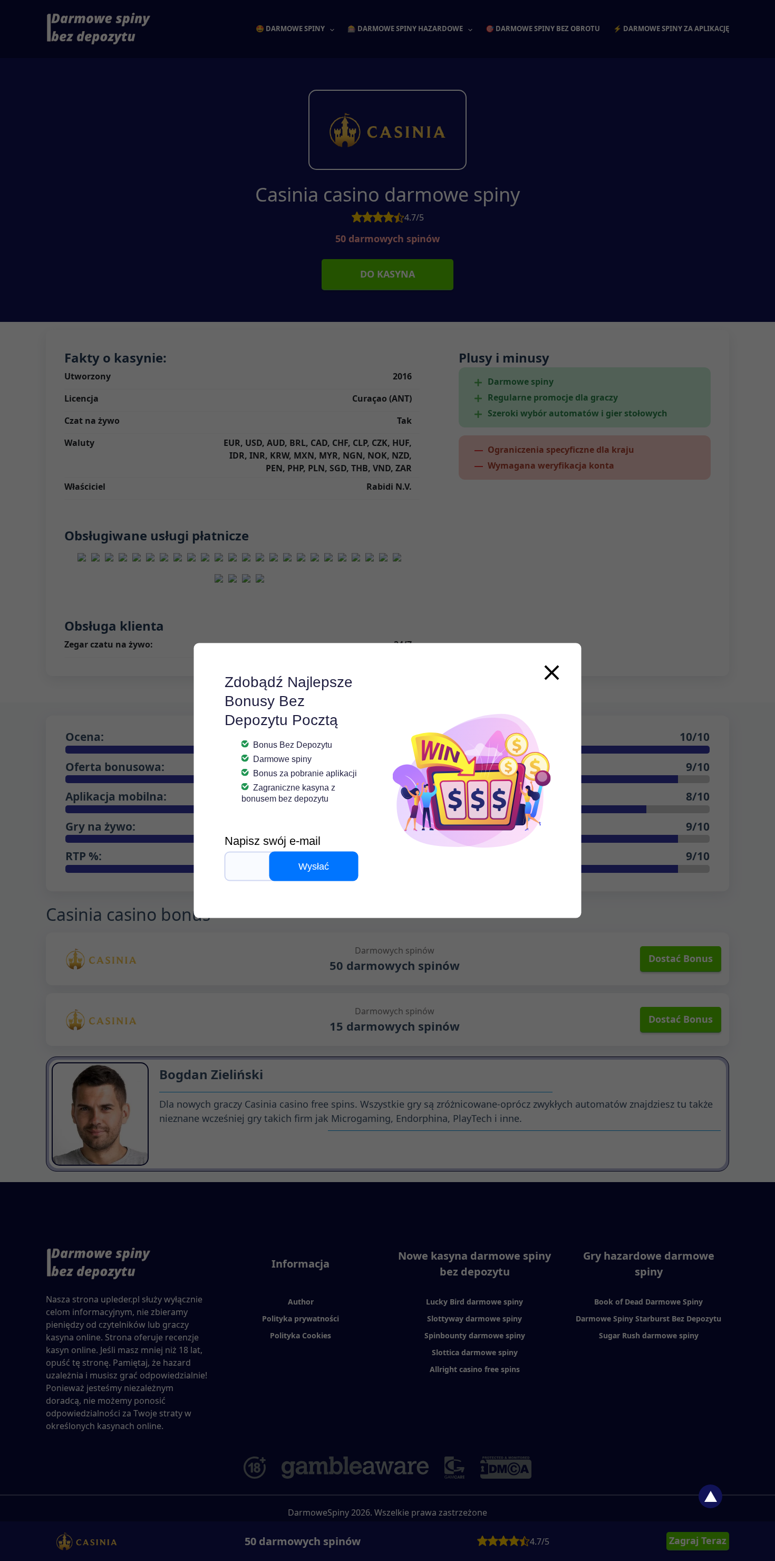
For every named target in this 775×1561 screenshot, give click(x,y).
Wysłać (313, 866)
